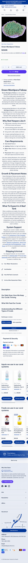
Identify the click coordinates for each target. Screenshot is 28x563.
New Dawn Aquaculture (7, 44)
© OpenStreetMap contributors (19, 526)
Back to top (14, 460)
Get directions (14, 530)
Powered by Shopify (14, 559)
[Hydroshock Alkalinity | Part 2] (19, 375)
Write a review (6, 322)
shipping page (13, 255)
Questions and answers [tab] (14, 330)
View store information (9, 85)
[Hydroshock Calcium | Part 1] (7, 375)
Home (2, 14)
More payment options (14, 75)
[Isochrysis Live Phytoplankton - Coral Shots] (19, 419)
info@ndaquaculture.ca (7, 546)
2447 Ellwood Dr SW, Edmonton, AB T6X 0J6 (13, 536)
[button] (17, 10)
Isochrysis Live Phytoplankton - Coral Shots (19, 430)
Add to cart (19, 67)
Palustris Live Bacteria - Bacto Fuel (16, 242)
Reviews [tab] (14, 328)
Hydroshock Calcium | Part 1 (5, 386)
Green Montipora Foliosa (10, 14)
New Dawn (7, 559)
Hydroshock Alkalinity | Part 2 (19, 386)
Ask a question (17, 322)
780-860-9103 (5, 541)
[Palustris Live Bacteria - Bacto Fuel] (7, 419)
